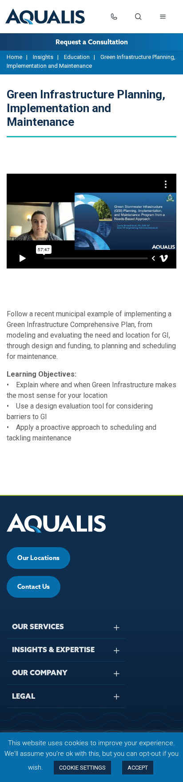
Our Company (40, 672)
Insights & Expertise (53, 649)
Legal (23, 696)
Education (77, 57)
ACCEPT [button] (137, 767)
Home (14, 57)
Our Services (38, 626)
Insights (43, 57)
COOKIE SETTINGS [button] (82, 767)
